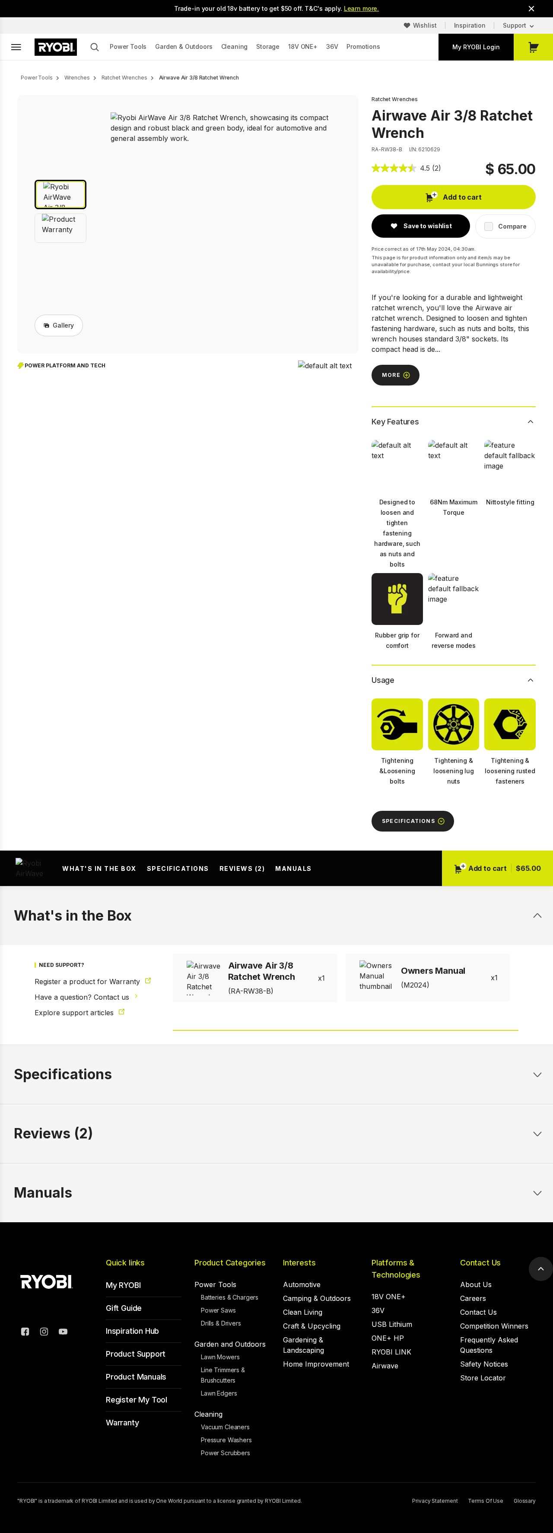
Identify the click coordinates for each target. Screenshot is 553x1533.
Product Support (135, 1353)
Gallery (63, 325)
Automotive (302, 1284)
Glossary (525, 1501)
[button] (60, 194)
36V (332, 46)
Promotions (363, 46)
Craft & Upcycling (311, 1326)
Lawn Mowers (220, 1357)
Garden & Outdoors (183, 46)
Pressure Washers (226, 1440)
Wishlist (425, 25)
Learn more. (361, 8)
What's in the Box (99, 868)
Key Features (395, 421)
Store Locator (483, 1378)
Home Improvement (316, 1364)
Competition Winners (494, 1326)
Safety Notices (484, 1364)
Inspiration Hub (132, 1330)
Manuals (293, 868)
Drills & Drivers (221, 1323)
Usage (383, 680)
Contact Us (480, 1262)
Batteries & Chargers (229, 1297)
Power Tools (128, 46)
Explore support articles (75, 1012)
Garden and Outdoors (230, 1344)
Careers (473, 1298)
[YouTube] (63, 1333)
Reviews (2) (242, 868)
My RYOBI (123, 1285)
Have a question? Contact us (83, 997)
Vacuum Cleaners (225, 1427)
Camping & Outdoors (317, 1298)
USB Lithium (392, 1324)
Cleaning (234, 46)
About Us (476, 1284)
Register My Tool (136, 1399)
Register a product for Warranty (88, 981)
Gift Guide (124, 1308)
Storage (268, 46)
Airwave (385, 1365)
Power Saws (218, 1310)
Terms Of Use (485, 1501)
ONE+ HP (388, 1338)
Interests (299, 1262)
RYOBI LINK (391, 1352)
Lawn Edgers (219, 1393)
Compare (512, 226)
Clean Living (302, 1312)
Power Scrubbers (225, 1453)
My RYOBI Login (476, 47)
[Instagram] (44, 1333)
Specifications (178, 868)
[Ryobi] (55, 47)
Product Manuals (136, 1376)
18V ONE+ (303, 46)
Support (514, 25)
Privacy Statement (435, 1501)
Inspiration (470, 25)
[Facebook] (25, 1333)
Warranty (122, 1422)
